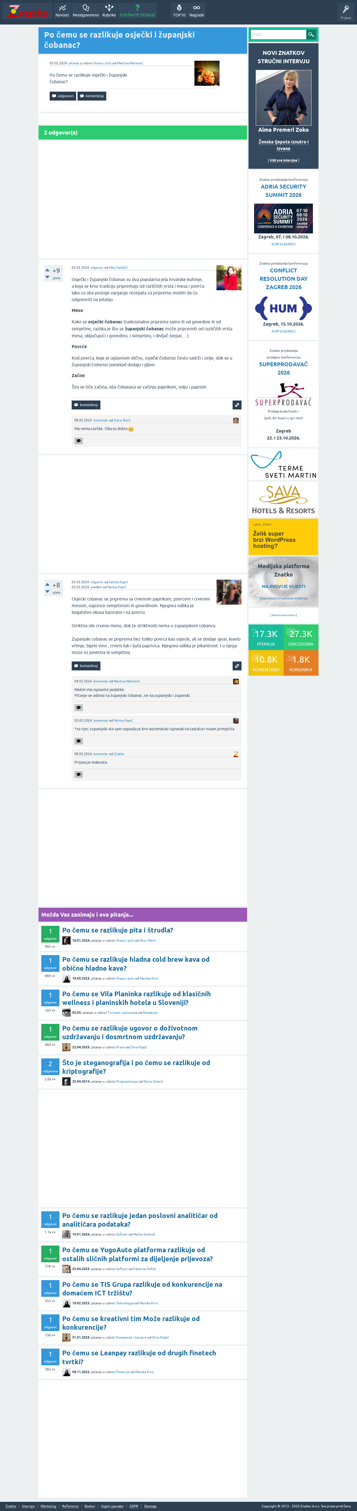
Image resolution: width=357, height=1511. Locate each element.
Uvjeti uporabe (112, 1506)
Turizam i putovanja (123, 1013)
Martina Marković (130, 63)
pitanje (74, 63)
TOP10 (179, 15)
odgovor (97, 268)
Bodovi (90, 1506)
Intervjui (28, 1506)
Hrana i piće (103, 63)
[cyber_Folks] (283, 553)
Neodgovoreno (86, 15)
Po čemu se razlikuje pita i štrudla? (117, 930)
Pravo (120, 1047)
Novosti (62, 15)
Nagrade (196, 15)
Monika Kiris (149, 978)
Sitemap (150, 1506)
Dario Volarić (153, 1081)
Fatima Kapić (118, 582)
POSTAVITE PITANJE (137, 15)
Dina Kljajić (139, 1047)
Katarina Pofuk (144, 1269)
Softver (122, 1234)
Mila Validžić (118, 268)
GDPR (133, 1506)
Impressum (268, 598)
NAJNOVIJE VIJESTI (283, 586)
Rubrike (109, 15)
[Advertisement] (142, 199)
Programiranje (127, 1081)
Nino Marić (148, 941)
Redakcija (150, 1013)
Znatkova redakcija (293, 598)
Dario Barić (122, 420)
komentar (100, 420)
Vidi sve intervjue (283, 160)
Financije (123, 1372)
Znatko (119, 754)
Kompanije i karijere (131, 1337)
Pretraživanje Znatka (283, 615)
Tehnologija (125, 1303)
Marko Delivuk (144, 1234)
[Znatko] (28, 11)
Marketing (48, 1506)
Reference (70, 1506)
